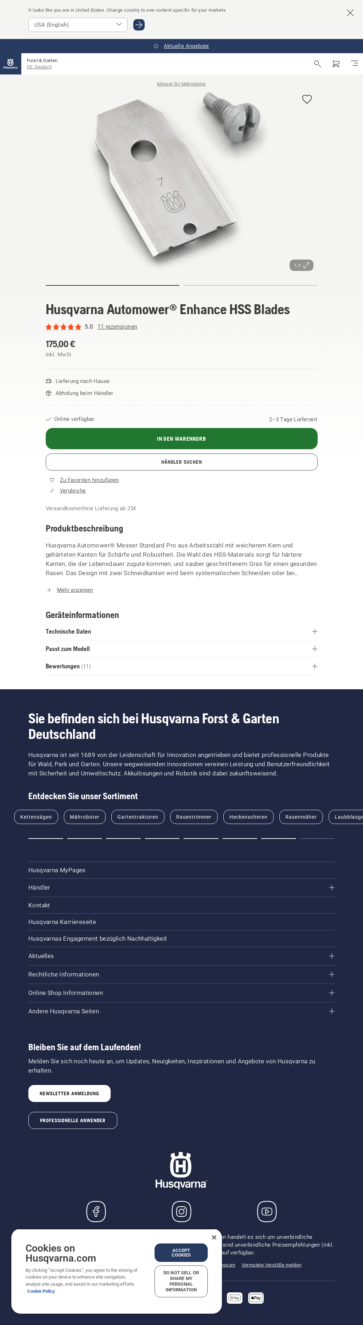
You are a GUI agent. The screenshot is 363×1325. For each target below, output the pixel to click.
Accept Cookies (181, 1253)
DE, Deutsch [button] (39, 66)
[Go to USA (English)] (139, 24)
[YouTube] (267, 1211)
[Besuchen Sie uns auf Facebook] (96, 1211)
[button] (307, 99)
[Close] (214, 1237)
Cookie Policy (41, 1291)
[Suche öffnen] (317, 63)
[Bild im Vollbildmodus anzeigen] (182, 180)
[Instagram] (181, 1211)
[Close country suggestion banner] (350, 12)
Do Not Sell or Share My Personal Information (181, 1281)
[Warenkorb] (336, 63)
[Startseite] (10, 63)
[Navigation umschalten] (354, 63)
